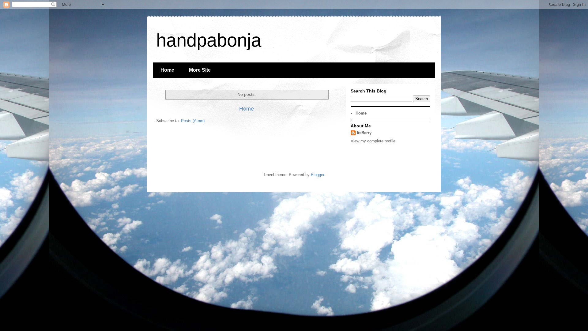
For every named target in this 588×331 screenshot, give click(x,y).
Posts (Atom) (193, 120)
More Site (200, 70)
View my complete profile (373, 141)
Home (167, 70)
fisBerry (364, 132)
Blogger (317, 174)
